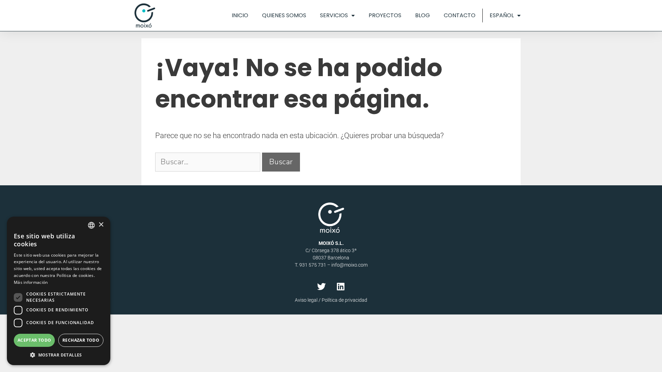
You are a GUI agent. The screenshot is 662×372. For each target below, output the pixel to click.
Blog (422, 15)
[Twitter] (321, 286)
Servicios (334, 15)
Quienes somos (284, 15)
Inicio (240, 15)
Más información (31, 282)
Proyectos (385, 15)
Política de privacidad (344, 300)
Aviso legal (306, 300)
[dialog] (58, 291)
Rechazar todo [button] (80, 340)
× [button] (100, 224)
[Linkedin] (340, 286)
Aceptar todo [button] (34, 340)
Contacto (459, 15)
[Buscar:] (208, 161)
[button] (58, 354)
